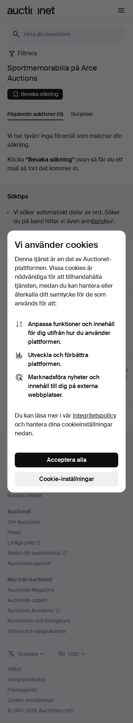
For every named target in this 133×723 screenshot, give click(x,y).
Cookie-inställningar (66, 479)
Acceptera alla (66, 460)
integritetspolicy (94, 415)
